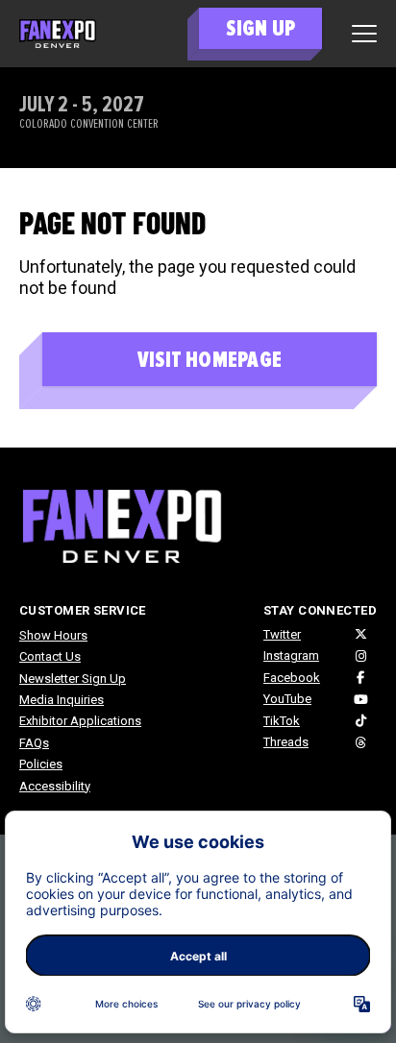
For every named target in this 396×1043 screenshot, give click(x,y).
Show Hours (53, 635)
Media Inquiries (61, 699)
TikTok (281, 721)
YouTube (287, 698)
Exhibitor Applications (80, 721)
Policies (40, 764)
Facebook (291, 677)
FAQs (34, 743)
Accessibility (54, 786)
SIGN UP (260, 28)
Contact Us (50, 656)
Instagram (291, 655)
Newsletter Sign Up (72, 678)
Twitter (282, 634)
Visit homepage (209, 360)
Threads (286, 742)
